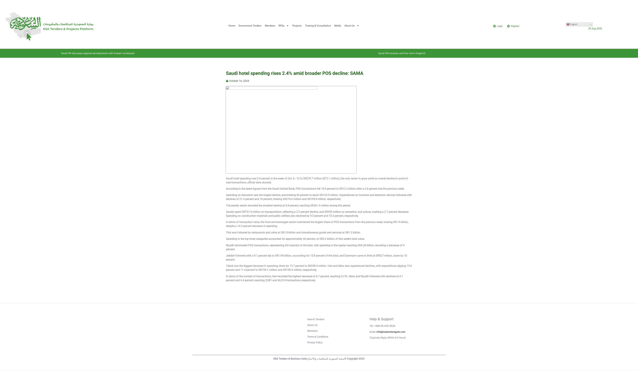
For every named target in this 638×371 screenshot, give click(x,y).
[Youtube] (383, 349)
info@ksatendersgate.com (390, 331)
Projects (297, 25)
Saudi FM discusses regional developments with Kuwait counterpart (56, 53)
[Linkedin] (374, 349)
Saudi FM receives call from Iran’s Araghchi (359, 53)
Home (231, 25)
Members (270, 25)
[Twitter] (392, 349)
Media (337, 25)
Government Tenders (250, 25)
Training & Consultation (318, 25)
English (573, 24)
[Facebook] (401, 349)
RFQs (281, 25)
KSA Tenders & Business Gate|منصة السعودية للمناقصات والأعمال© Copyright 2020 (319, 358)
